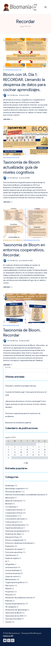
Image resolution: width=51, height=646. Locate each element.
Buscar (8, 367)
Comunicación (11, 516)
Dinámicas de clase (13, 534)
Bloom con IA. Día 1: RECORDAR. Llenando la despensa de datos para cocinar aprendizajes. (24, 82)
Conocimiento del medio (15, 519)
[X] (8, 640)
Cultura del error (12, 522)
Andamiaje (9, 485)
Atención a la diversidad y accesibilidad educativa (25, 495)
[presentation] (25, 52)
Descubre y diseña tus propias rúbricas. (20, 386)
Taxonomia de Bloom (13, 70)
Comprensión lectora (13, 510)
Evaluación (9, 546)
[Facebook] (5, 640)
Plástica (8, 588)
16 (45, 450)
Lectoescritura (11, 567)
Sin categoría (10, 607)
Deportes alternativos (14, 528)
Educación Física (12, 537)
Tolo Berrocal (14, 95)
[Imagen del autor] (4, 95)
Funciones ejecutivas (13, 552)
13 (27, 450)
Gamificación (10, 555)
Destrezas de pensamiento (16, 531)
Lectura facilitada (12, 570)
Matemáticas (10, 579)
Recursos (9, 595)
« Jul (26, 463)
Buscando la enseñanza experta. (18, 423)
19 (21, 452)
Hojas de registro (12, 558)
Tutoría (8, 622)
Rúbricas (8, 601)
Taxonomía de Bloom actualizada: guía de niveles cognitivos (21, 167)
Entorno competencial (14, 540)
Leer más (7, 119)
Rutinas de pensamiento (15, 604)
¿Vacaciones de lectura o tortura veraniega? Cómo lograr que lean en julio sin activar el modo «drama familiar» (25, 404)
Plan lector (9, 585)
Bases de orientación (13, 501)
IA (3, 70)
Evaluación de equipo (13, 549)
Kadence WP (8, 636)
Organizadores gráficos (14, 582)
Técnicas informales (13, 619)
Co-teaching (10, 507)
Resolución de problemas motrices (19, 598)
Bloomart (9, 504)
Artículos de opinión (13, 492)
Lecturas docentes (12, 573)
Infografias (9, 564)
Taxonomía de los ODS (14, 616)
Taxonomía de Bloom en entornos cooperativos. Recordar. (24, 250)
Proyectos (9, 592)
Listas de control (11, 576)
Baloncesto (9, 498)
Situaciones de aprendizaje (16, 610)
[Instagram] (12, 640)
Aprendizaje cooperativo (12, 240)
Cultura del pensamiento (15, 525)
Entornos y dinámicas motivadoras (19, 543)
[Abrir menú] (45, 7)
